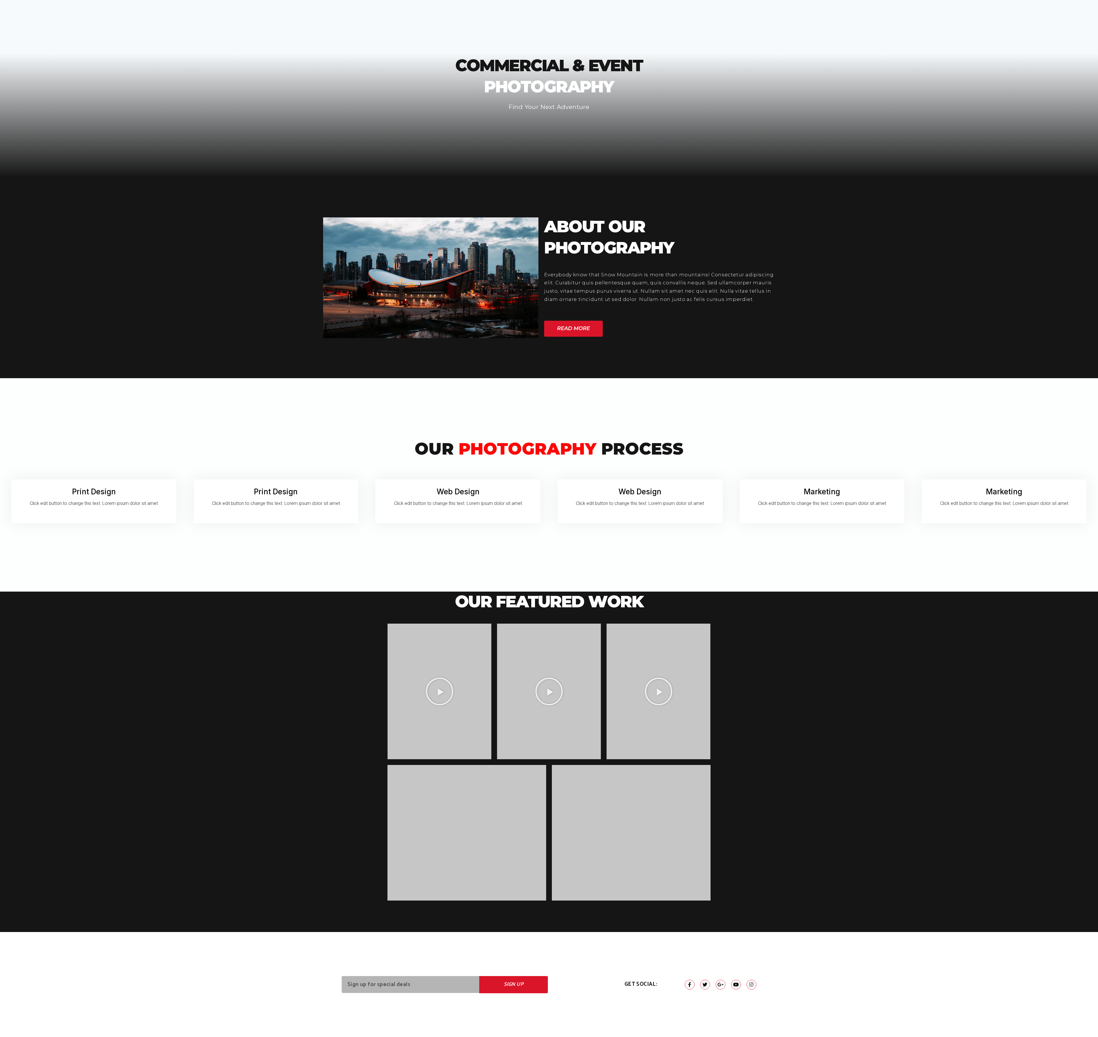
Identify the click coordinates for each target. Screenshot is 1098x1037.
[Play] (439, 691)
